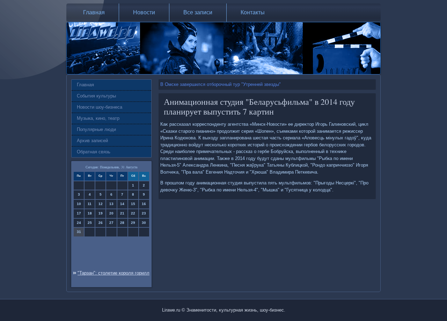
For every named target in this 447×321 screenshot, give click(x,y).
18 (90, 213)
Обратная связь (93, 151)
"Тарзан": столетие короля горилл (113, 273)
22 (133, 213)
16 (144, 204)
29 (133, 223)
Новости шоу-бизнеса (99, 107)
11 (89, 204)
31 (79, 232)
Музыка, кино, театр (98, 118)
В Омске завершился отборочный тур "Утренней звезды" (220, 84)
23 (144, 213)
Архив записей (92, 140)
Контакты (253, 12)
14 (122, 204)
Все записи (197, 12)
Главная (94, 12)
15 (133, 204)
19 (100, 213)
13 (111, 204)
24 (79, 223)
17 (79, 213)
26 (100, 223)
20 (111, 213)
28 (122, 223)
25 (90, 223)
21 (122, 213)
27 (111, 223)
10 (79, 204)
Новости (144, 12)
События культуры (96, 96)
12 (100, 204)
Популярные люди (96, 129)
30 (144, 223)
